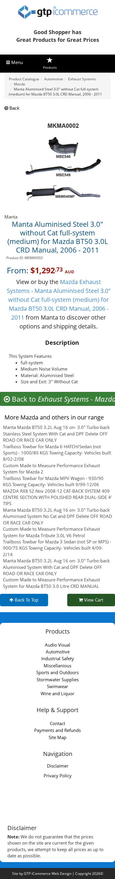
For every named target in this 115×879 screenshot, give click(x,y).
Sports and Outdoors (57, 672)
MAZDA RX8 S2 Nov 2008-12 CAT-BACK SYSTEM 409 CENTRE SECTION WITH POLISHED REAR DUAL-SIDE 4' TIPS (57, 497)
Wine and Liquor (57, 693)
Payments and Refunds (57, 730)
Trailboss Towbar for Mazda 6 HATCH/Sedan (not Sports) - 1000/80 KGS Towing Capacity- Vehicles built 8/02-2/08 (57, 453)
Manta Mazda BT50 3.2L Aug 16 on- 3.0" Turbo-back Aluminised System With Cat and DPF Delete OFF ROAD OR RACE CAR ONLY (56, 567)
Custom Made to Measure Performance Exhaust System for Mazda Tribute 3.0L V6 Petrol (51, 532)
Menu (16, 62)
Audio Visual (57, 645)
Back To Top (26, 600)
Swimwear (57, 686)
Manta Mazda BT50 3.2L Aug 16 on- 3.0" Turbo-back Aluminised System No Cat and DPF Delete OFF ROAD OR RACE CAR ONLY (57, 516)
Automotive (58, 652)
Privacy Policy (58, 776)
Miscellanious (57, 666)
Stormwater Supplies (58, 679)
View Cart (93, 600)
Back (13, 108)
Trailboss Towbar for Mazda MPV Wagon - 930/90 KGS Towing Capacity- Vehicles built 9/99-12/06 (53, 481)
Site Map (57, 737)
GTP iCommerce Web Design (47, 873)
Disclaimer (57, 766)
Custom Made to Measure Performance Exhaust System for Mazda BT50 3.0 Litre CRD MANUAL (51, 583)
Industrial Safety (57, 658)
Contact (57, 723)
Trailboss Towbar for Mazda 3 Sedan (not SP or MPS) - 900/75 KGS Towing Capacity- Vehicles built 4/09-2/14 (57, 548)
